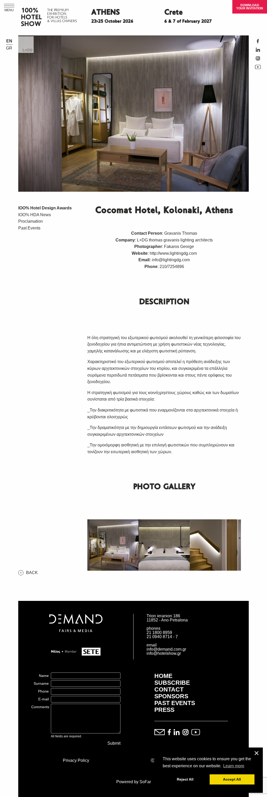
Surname (41, 683)
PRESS (164, 709)
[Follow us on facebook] (169, 732)
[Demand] (75, 638)
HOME (163, 676)
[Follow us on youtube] (195, 732)
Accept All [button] (232, 779)
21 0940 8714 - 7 (162, 636)
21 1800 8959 (159, 632)
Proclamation (30, 221)
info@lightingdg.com (171, 260)
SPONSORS (171, 696)
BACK (32, 573)
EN (9, 41)
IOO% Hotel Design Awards (45, 208)
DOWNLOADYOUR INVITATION (249, 6)
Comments (40, 707)
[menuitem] (49, 208)
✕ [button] (256, 753)
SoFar (145, 782)
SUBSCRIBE (172, 682)
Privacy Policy (76, 760)
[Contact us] (159, 732)
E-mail (43, 699)
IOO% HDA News (34, 215)
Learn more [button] (233, 766)
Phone (43, 691)
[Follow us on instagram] (186, 732)
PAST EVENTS (174, 703)
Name (44, 676)
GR (9, 48)
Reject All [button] (185, 779)
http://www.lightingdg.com (173, 253)
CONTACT (169, 689)
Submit (113, 743)
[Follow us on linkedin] (177, 732)
